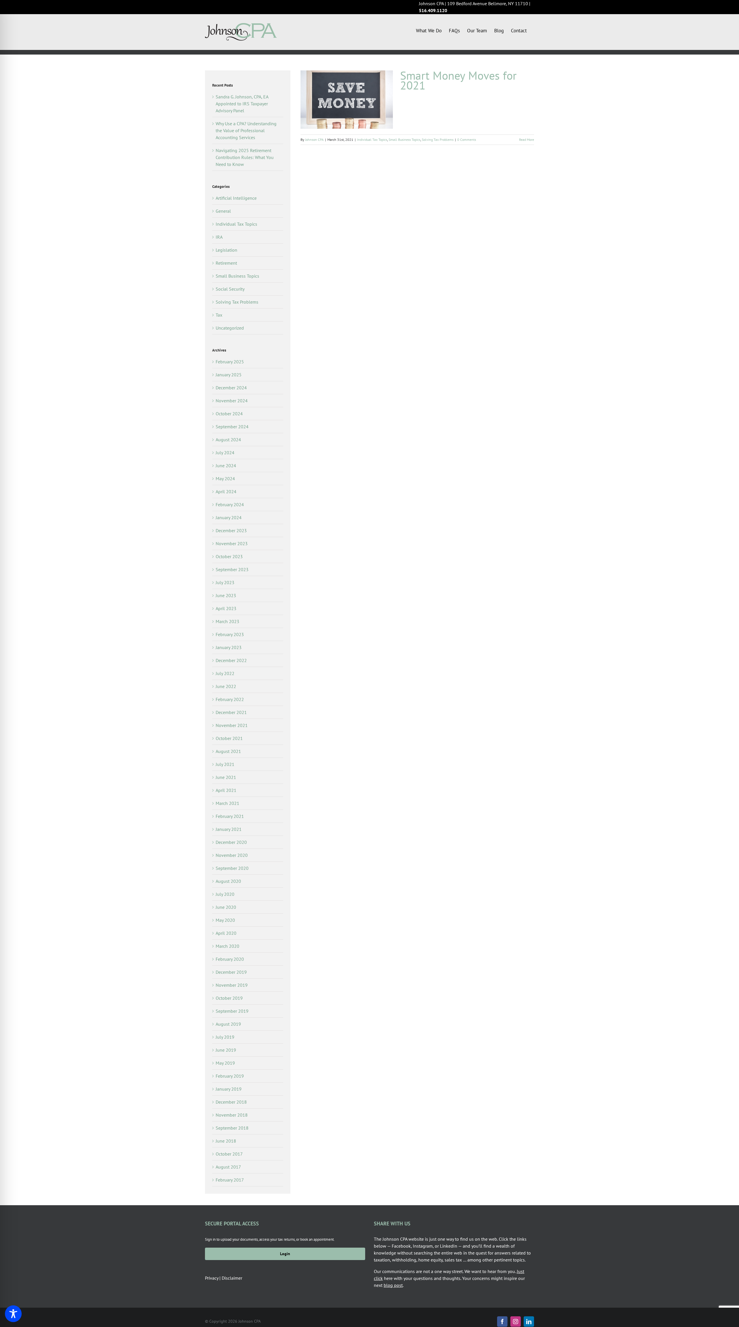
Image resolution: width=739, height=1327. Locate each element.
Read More (526, 139)
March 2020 (227, 946)
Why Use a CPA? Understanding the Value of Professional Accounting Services (246, 130)
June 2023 (226, 595)
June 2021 (226, 777)
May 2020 (225, 920)
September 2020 (232, 868)
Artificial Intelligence (236, 198)
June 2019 (226, 1050)
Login (285, 1253)
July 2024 (225, 452)
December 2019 (231, 972)
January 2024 (229, 517)
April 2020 (226, 933)
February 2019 (230, 1076)
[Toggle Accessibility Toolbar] (13, 1314)
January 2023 (229, 647)
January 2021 (229, 829)
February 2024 (230, 504)
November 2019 (232, 985)
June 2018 (226, 1141)
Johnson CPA (314, 139)
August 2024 (228, 439)
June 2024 (226, 465)
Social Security (230, 289)
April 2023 (226, 608)
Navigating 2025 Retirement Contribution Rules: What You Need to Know (245, 157)
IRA (219, 237)
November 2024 (232, 400)
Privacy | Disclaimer (223, 1278)
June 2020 (226, 907)
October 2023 (229, 556)
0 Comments (466, 139)
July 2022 (225, 673)
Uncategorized (230, 328)
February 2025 (230, 362)
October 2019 (229, 998)
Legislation (226, 250)
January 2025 (229, 374)
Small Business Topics (404, 139)
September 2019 (232, 1011)
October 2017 (229, 1154)
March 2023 (227, 621)
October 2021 (229, 738)
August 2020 (228, 881)
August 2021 (228, 751)
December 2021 (231, 712)
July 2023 (225, 582)
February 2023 (230, 634)
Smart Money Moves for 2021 (458, 80)
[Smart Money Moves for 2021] (347, 99)
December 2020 (231, 842)
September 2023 (232, 569)
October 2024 (229, 413)
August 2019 (228, 1024)
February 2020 (230, 959)
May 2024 (225, 478)
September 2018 (232, 1128)
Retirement (226, 263)
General (223, 211)
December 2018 (231, 1102)
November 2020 (232, 855)
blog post (393, 1285)
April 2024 (226, 491)
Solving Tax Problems (438, 139)
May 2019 (225, 1063)
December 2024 (231, 387)
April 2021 (226, 790)
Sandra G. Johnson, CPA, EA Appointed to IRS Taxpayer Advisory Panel (242, 103)
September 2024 (232, 426)
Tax (219, 315)
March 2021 (227, 803)
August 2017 (228, 1167)
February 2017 (230, 1180)
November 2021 (232, 725)
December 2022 (231, 660)
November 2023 (232, 543)
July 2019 (225, 1037)
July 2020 (225, 894)
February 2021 (230, 816)
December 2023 (231, 530)
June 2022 (226, 686)
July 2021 (225, 764)
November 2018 (232, 1115)
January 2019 (229, 1089)
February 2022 (230, 699)
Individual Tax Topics (372, 139)
